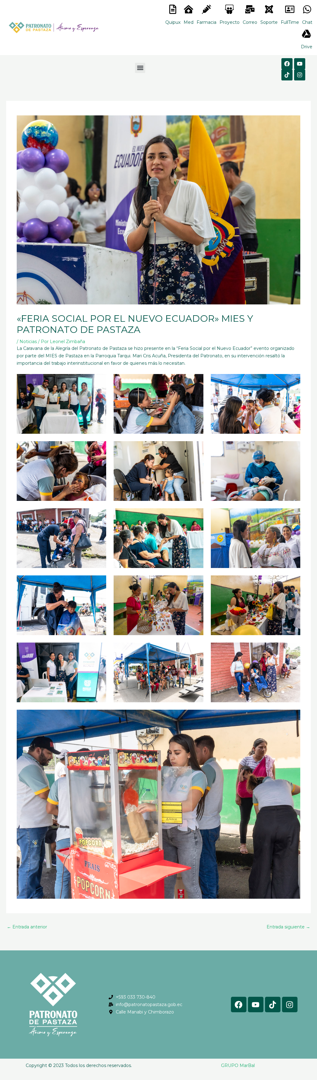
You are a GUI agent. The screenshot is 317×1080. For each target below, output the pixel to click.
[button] (140, 68)
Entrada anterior (27, 927)
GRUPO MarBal (238, 1065)
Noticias (28, 341)
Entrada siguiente (288, 927)
